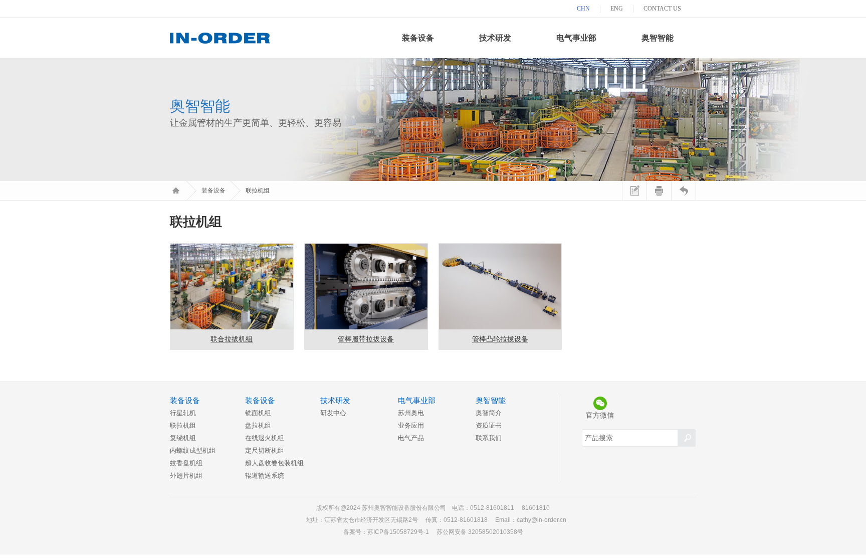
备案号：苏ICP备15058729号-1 (386, 531)
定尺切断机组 (264, 450)
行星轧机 (183, 413)
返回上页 (683, 190)
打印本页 (658, 190)
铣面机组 (258, 413)
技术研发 (495, 38)
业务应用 (411, 425)
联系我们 (489, 438)
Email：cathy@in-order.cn (530, 519)
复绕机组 (183, 438)
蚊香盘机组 (186, 463)
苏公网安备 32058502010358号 (480, 531)
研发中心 (333, 413)
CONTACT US (662, 8)
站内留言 (634, 190)
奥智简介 (489, 413)
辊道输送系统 (264, 475)
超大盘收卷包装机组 (274, 463)
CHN (583, 8)
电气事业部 (576, 38)
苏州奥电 (411, 413)
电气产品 (411, 438)
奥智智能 (657, 38)
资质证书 (489, 425)
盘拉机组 (258, 425)
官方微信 (600, 415)
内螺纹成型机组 (192, 450)
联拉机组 (183, 425)
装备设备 (418, 38)
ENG (616, 8)
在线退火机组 (264, 438)
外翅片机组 (186, 475)
